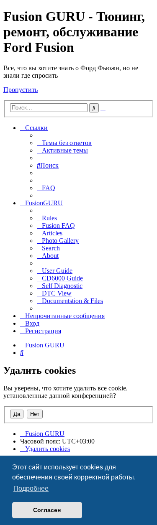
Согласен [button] (47, 510)
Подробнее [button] (31, 488)
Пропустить (20, 89)
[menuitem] (64, 142)
